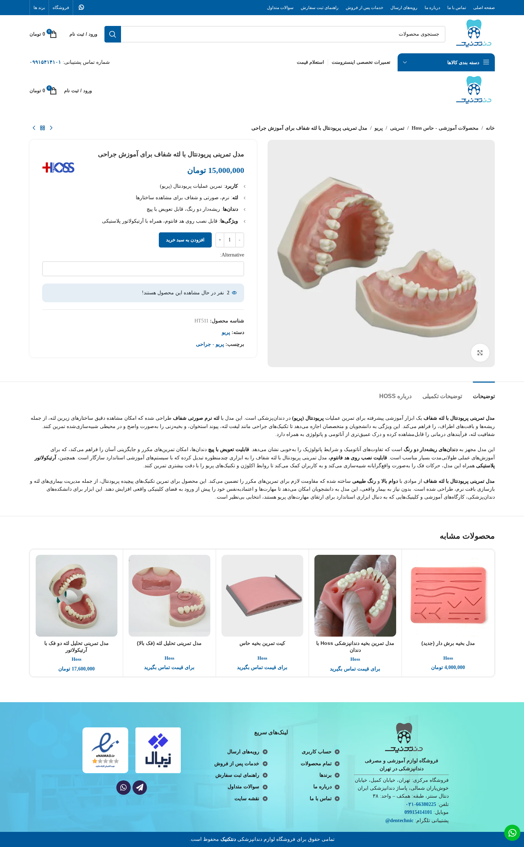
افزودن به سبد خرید (185, 239)
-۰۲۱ (411, 804)
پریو (379, 128)
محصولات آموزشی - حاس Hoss (445, 128)
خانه (490, 128)
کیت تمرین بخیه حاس (262, 643)
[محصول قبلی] (51, 128)
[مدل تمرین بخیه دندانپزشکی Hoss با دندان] (355, 596)
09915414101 (418, 812)
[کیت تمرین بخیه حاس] (262, 596)
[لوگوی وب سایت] (474, 33)
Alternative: (232, 255)
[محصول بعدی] (34, 128)
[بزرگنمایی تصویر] (480, 353)
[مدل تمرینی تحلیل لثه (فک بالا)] (169, 596)
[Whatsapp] (123, 787)
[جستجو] (112, 34)
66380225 (426, 804)
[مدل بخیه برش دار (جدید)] (448, 596)
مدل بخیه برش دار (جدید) (448, 643)
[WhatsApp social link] (81, 7)
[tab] (484, 393)
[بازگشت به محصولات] (42, 128)
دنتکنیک (228, 839)
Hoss (448, 658)
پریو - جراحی (210, 344)
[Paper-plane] (140, 787)
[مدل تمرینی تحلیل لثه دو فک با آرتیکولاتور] (76, 596)
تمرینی (397, 128)
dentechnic (401, 820)
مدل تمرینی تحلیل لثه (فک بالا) (169, 643)
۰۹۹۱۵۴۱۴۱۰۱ (45, 62)
